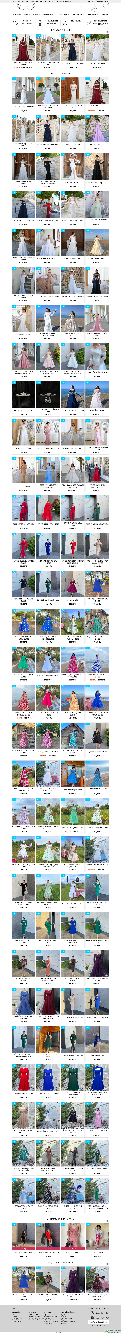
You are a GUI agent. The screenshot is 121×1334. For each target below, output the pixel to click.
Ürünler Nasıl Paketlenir (68, 1321)
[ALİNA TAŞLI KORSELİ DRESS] (48, 432)
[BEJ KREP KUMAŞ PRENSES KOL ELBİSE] (23, 1115)
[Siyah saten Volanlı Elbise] (97, 736)
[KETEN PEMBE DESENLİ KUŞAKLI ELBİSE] (73, 849)
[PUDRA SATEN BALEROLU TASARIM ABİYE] (48, 356)
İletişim (63, 1323)
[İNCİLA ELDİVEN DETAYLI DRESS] (23, 280)
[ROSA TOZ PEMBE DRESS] (48, 47)
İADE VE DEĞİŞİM (33, 1315)
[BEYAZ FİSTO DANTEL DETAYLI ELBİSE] (97, 849)
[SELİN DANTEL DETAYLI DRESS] (73, 280)
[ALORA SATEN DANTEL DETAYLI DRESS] (48, 318)
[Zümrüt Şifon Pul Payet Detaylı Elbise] (73, 1077)
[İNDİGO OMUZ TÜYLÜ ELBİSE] (97, 1001)
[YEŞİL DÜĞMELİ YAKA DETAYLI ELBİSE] (97, 925)
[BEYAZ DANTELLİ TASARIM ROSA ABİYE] (48, 90)
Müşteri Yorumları (66, 1320)
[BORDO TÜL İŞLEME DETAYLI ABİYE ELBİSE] (48, 1001)
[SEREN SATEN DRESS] (73, 166)
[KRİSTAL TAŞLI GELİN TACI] (23, 394)
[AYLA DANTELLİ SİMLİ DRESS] (73, 432)
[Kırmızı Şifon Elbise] (73, 1280)
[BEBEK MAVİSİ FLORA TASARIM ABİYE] (48, 470)
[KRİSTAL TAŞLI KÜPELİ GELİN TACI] (48, 394)
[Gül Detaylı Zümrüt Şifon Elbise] (48, 1039)
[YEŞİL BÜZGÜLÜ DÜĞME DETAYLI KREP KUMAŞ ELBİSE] (97, 1191)
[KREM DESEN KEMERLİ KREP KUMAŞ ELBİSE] (97, 546)
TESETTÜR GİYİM (78, 14)
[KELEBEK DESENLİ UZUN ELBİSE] (73, 1191)
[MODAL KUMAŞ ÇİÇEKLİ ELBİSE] (73, 698)
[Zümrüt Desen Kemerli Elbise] (48, 584)
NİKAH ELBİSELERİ (49, 14)
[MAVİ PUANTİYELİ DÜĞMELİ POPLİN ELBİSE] (97, 698)
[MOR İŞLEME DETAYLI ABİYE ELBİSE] (97, 963)
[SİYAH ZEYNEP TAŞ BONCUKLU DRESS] (97, 47)
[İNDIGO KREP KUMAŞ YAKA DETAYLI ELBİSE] (97, 1077)
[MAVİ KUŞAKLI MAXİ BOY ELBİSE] (97, 774)
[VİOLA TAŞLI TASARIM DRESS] (48, 128)
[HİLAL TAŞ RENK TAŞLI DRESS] (73, 204)
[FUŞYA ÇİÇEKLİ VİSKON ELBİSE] (48, 736)
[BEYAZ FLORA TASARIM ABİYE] (23, 90)
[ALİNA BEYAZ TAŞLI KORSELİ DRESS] (23, 128)
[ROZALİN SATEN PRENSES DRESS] (73, 318)
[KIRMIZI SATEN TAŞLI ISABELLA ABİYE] (97, 470)
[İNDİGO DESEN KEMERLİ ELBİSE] (48, 546)
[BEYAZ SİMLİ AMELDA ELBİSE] (48, 1115)
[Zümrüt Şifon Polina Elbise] (73, 1039)
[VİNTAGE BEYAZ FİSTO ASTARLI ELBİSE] (48, 774)
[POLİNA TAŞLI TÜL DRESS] (23, 432)
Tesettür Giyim (16, 1320)
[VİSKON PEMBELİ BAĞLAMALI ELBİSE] (23, 736)
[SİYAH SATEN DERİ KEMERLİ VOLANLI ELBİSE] (73, 1115)
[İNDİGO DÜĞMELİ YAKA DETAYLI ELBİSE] (73, 925)
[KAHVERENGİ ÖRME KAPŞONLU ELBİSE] (48, 1153)
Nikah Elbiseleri (17, 1318)
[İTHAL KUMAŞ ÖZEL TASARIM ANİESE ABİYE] (73, 470)
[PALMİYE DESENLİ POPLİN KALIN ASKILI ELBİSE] (48, 811)
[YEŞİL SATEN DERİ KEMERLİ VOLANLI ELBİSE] (23, 1153)
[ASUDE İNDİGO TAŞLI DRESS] (23, 204)
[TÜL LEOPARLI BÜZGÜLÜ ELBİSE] (73, 963)
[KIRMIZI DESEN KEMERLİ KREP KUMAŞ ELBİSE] (73, 546)
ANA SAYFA (17, 14)
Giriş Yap (64, 1316)
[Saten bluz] (48, 1236)
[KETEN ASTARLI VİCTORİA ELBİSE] (23, 1191)
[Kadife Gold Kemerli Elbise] (73, 1236)
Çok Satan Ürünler (50, 1315)
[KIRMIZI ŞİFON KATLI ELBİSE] (48, 508)
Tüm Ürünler (49, 1323)
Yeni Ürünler (48, 1318)
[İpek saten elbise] (97, 1039)
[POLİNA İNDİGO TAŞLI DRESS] (73, 394)
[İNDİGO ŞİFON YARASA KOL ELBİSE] (97, 584)
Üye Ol (63, 1315)
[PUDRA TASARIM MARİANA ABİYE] (97, 318)
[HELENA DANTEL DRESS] (23, 318)
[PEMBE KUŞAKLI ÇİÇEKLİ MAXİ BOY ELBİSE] (73, 660)
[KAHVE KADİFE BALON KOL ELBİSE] (23, 963)
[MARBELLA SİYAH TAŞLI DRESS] (97, 166)
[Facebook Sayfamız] (90, 1308)
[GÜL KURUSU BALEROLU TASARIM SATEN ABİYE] (23, 356)
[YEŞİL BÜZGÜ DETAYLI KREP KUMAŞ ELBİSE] (97, 887)
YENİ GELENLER (64, 14)
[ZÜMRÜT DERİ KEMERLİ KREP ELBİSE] (97, 1153)
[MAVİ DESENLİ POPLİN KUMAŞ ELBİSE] (23, 622)
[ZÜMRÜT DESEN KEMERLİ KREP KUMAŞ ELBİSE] (23, 1039)
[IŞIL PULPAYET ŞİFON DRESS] (48, 280)
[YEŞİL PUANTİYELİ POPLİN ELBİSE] (23, 660)
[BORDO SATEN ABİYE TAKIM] (23, 508)
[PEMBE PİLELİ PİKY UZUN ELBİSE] (97, 1115)
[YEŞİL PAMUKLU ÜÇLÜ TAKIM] (97, 508)
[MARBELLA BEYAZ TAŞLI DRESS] (73, 47)
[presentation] (107, 32)
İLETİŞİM (105, 14)
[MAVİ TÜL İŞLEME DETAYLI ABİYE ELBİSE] (23, 1001)
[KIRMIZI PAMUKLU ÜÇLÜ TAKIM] (73, 508)
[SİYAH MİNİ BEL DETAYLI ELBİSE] (23, 584)
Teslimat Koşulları (33, 1320)
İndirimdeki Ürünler (51, 1316)
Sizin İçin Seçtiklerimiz (51, 1321)
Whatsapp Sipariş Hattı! (114, 1331)
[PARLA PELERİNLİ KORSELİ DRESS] (97, 90)
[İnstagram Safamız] (105, 1308)
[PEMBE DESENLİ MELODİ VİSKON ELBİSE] (23, 774)
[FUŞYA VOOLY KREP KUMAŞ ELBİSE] (48, 698)
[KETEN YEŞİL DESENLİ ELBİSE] (97, 811)
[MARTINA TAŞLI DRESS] (23, 470)
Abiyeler (14, 1315)
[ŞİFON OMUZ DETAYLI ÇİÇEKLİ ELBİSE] (23, 849)
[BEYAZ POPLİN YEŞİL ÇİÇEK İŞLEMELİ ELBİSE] (48, 849)
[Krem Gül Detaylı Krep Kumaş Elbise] (97, 1280)
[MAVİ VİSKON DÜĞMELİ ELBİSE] (97, 660)
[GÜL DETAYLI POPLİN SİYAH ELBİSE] (48, 1191)
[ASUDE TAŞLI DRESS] (23, 47)
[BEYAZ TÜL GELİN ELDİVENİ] (97, 356)
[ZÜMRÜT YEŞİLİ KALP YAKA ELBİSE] (23, 925)
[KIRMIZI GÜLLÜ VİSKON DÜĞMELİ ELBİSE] (23, 698)
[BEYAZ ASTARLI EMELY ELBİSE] (73, 887)
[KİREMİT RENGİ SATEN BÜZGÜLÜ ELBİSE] (48, 963)
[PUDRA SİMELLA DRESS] (97, 394)
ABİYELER (27, 14)
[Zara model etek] (23, 1236)
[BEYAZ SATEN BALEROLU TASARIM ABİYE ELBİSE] (73, 356)
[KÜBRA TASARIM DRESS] (73, 242)
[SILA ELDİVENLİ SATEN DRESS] (48, 242)
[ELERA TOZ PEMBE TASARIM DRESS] (97, 432)
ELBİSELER (36, 14)
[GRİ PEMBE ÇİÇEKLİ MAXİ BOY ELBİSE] (23, 811)
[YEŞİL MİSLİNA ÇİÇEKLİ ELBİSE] (73, 811)
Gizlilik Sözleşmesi (34, 1316)
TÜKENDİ (48, 1249)
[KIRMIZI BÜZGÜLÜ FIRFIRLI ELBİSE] (23, 546)
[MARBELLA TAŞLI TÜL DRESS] (97, 280)
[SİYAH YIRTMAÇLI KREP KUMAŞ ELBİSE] (23, 887)
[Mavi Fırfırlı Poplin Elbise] (73, 774)
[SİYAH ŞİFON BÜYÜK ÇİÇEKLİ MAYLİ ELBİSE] (48, 1280)
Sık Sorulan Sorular (67, 1318)
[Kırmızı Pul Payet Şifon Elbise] (23, 1077)
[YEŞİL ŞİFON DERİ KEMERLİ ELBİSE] (97, 622)
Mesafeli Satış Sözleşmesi (36, 1318)
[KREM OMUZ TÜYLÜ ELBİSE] (73, 1001)
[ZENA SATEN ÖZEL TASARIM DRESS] (23, 242)
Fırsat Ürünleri (16, 1321)
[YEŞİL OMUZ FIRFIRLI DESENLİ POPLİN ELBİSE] (48, 887)
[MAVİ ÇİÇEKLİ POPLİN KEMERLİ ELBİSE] (48, 622)
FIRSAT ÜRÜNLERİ (93, 14)
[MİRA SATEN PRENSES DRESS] (97, 242)
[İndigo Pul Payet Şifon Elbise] (48, 1077)
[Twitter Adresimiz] (97, 1308)
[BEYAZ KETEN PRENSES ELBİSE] (48, 660)
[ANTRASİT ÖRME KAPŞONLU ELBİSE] (73, 1153)
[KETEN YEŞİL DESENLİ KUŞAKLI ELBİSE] (73, 622)
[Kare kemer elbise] (73, 584)
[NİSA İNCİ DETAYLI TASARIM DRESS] (97, 204)
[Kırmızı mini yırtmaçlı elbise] (97, 1236)
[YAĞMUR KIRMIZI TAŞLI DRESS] (48, 204)
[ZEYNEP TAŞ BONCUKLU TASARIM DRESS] (73, 90)
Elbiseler (15, 1316)
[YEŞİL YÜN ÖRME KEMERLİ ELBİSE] (48, 925)
